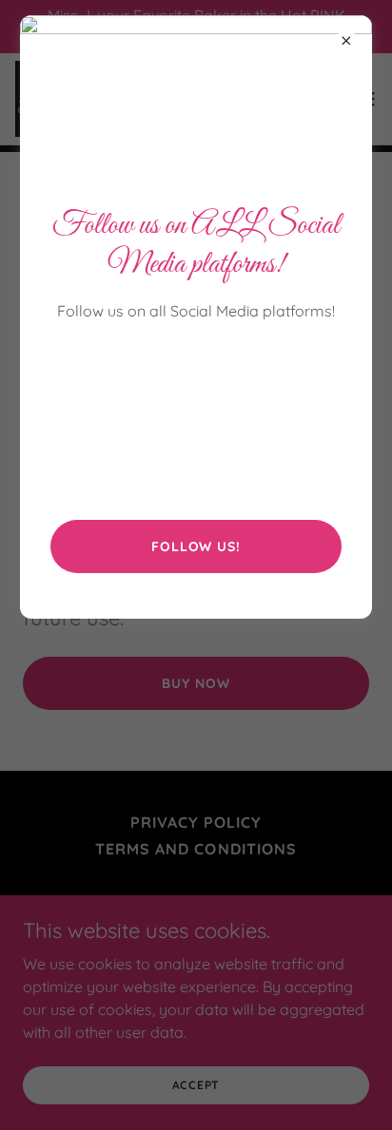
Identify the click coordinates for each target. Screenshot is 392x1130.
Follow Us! (196, 546)
